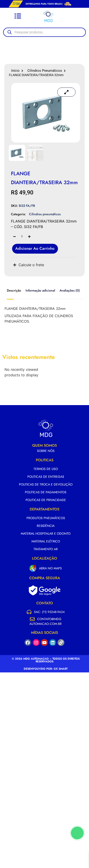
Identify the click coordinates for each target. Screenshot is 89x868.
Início (15, 71)
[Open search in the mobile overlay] (47, 32)
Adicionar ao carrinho (35, 248)
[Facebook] (27, 642)
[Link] (61, 642)
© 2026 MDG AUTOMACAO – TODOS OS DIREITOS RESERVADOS (46, 660)
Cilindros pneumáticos (44, 71)
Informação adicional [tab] (40, 290)
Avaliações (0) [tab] (70, 290)
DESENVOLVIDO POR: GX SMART (46, 669)
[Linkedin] (52, 642)
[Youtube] (44, 642)
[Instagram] (36, 642)
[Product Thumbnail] (66, 92)
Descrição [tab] (14, 290)
